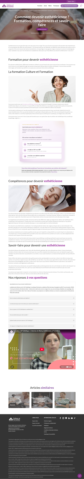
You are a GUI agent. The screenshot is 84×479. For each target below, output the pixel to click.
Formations (39, 5)
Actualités (20, 10)
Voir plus (51, 475)
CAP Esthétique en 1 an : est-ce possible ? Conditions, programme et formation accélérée (62, 400)
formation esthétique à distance (31, 104)
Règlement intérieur (48, 427)
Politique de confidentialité (50, 423)
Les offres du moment (37, 425)
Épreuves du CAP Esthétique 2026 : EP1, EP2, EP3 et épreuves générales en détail (16, 400)
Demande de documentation (70, 5)
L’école (45, 5)
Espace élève (71, 1)
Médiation (46, 425)
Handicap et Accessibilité (49, 434)
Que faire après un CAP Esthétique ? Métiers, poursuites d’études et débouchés (39, 400)
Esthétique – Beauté (28, 10)
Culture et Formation (13, 10)
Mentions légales (48, 421)
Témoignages (56, 5)
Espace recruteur (36, 423)
